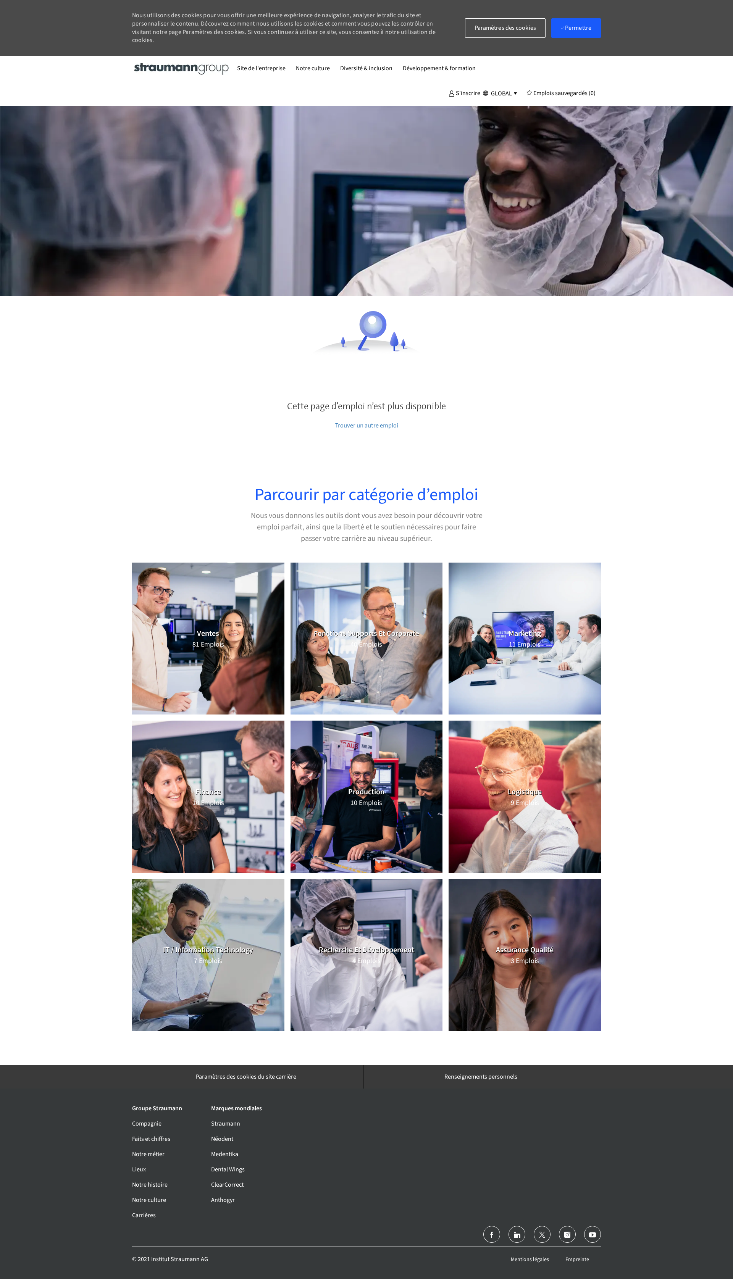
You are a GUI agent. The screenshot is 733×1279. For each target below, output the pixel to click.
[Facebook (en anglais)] (491, 1234)
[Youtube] (592, 1234)
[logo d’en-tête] (181, 68)
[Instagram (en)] (567, 1234)
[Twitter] (542, 1234)
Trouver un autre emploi (366, 425)
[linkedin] (517, 1234)
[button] (464, 93)
